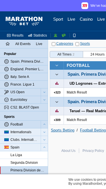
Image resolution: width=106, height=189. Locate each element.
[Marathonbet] (24, 21)
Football (78, 65)
